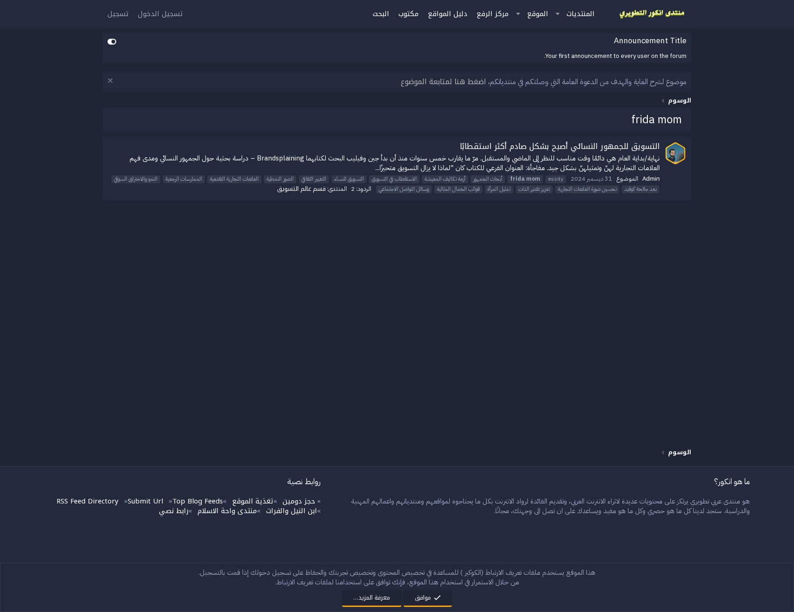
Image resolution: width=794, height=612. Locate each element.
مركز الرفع (492, 13)
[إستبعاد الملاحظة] (111, 81)
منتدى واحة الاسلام (227, 510)
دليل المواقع (447, 13)
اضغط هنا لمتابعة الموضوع (443, 81)
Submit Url (145, 501)
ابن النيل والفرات (291, 510)
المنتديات (581, 13)
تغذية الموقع (252, 501)
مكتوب (408, 13)
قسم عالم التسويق (301, 188)
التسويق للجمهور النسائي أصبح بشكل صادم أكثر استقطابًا (560, 146)
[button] (557, 14)
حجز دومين (299, 501)
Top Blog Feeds (197, 501)
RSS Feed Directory (88, 501)
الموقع (537, 13)
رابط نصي (173, 510)
